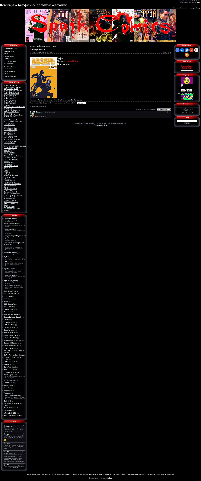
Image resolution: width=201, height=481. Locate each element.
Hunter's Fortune (9, 177)
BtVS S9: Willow (9, 138)
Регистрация (191, 8)
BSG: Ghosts (8, 154)
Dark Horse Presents (11, 159)
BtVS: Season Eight (10, 128)
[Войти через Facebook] (187, 50)
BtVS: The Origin (9, 143)
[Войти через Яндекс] (191, 50)
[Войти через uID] (177, 50)
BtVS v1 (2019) (9, 369)
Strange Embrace (10, 200)
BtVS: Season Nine (10, 130)
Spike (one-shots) (10, 198)
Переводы (46, 46)
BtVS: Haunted (9, 123)
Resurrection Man (10, 182)
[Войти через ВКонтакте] (182, 50)
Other (6, 205)
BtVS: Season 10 (9, 131)
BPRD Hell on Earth (10, 120)
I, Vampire (7, 179)
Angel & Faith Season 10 (12, 110)
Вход (198, 8)
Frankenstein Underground (13, 340)
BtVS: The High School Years (13, 121)
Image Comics (71, 100)
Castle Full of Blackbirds (12, 395)
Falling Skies (8, 167)
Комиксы (182, 8)
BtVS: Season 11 (9, 133)
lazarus (79, 100)
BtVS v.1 (7, 144)
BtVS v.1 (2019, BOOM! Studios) (15, 146)
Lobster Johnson (9, 180)
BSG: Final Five (9, 149)
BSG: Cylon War (9, 152)
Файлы (39, 46)
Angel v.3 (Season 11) (11, 112)
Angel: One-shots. (10, 275)
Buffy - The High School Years (14, 355)
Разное (6, 319)
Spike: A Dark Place (10, 189)
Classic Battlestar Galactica (13, 156)
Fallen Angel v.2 (9, 164)
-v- (52, 100)
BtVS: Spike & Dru (10, 141)
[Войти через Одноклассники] (187, 55)
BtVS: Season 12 (9, 134)
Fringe (6, 170)
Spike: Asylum (8, 190)
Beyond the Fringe (10, 116)
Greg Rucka (62, 100)
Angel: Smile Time (10, 97)
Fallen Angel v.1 (9, 162)
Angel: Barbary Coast (11, 89)
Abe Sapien (8, 113)
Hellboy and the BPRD (11, 175)
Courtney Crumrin (10, 157)
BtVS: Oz (7, 126)
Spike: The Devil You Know (13, 195)
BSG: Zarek (8, 151)
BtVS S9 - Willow (9, 325)
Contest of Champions (11, 343)
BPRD (6, 118)
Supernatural (8, 390)
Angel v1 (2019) (9, 375)
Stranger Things (9, 364)
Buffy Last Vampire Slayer (12, 415)
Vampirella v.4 (8, 410)
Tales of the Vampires (11, 203)
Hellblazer (7, 172)
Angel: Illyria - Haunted (11, 92)
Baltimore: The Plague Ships (13, 115)
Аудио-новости (9, 207)
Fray (5, 169)
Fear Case (7, 388)
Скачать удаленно (38, 52)
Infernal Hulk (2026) (10, 413)
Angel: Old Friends (10, 102)
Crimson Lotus (9, 383)
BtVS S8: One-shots (11, 136)
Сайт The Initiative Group (185, 93)
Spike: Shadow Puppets (12, 193)
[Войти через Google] (196, 50)
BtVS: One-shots (9, 125)
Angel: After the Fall (10, 85)
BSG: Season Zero (10, 148)
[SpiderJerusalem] (32, 116)
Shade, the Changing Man (12, 184)
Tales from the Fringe (11, 202)
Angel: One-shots (10, 103)
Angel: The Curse (10, 100)
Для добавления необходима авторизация (14, 466)
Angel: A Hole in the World (12, 87)
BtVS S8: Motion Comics (12, 139)
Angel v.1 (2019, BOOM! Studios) (15, 107)
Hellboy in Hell (8, 174)
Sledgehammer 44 (10, 185)
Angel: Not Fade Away (11, 93)
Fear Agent (7, 393)
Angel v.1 (7, 105)
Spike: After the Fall (10, 192)
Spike (6, 187)
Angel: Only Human (10, 95)
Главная (176, 8)
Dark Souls (7, 401)
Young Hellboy (8, 385)
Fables (6, 161)
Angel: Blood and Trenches (13, 90)
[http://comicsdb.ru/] (187, 83)
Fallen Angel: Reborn (11, 166)
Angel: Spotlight (9, 98)
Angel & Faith (8, 108)
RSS (198, 2)
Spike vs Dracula (9, 197)
